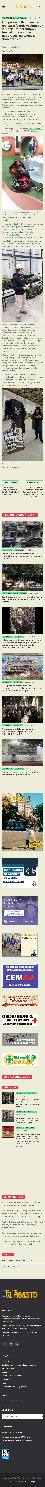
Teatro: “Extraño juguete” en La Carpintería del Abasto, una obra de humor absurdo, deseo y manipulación (22, 1225)
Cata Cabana (14, 234)
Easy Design (29, 1481)
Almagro (7, 682)
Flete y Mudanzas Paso (11, 1376)
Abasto (20, 1128)
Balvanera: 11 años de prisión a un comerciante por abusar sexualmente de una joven (22, 556)
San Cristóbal (20, 593)
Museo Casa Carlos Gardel (13, 355)
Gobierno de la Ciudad (12, 1401)
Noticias (21, 18)
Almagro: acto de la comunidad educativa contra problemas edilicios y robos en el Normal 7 (21, 731)
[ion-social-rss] (16, 1344)
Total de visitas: (9, 1266)
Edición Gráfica (8, 1368)
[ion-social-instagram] (10, 1344)
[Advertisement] (22, 1171)
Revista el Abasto (10, 51)
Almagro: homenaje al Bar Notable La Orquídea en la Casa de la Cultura (27, 1120)
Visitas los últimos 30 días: (14, 1260)
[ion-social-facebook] (4, 1344)
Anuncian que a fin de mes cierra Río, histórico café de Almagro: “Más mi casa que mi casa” (28, 1103)
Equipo (4, 1372)
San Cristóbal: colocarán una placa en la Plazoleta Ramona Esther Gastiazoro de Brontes (22, 599)
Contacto (6, 1361)
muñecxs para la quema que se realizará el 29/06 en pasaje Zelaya (22, 131)
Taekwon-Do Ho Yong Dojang (14, 1386)
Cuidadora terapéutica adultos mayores (19, 1365)
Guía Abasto (7, 1379)
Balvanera (8, 18)
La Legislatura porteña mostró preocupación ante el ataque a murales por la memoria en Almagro (21, 688)
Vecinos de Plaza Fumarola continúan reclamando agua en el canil (20, 773)
